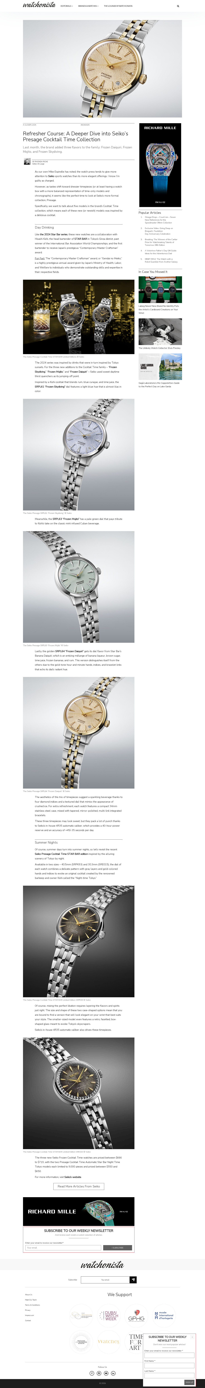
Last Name (149, 1371)
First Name (149, 1361)
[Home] (40, 4)
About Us (28, 1295)
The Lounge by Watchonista (118, 6)
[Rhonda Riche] (27, 161)
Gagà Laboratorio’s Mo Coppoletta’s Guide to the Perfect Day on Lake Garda (159, 385)
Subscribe (72, 1279)
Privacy (27, 1310)
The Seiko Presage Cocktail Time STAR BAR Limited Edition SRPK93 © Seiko (57, 1000)
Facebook (92, 1373)
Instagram (99, 1373)
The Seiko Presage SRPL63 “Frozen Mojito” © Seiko (45, 645)
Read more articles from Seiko (79, 1186)
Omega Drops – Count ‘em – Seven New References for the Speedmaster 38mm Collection (160, 220)
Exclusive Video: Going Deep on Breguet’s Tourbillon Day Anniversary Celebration (159, 231)
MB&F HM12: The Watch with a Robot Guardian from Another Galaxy (161, 260)
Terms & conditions (32, 1305)
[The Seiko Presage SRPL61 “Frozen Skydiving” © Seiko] (78, 454)
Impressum (29, 1315)
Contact (28, 1320)
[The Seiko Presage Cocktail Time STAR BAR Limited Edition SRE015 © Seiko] (78, 1093)
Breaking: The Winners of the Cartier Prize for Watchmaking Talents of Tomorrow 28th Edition (161, 242)
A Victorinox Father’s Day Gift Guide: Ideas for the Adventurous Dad (161, 252)
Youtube (106, 1373)
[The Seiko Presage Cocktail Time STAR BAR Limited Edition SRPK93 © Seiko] (78, 941)
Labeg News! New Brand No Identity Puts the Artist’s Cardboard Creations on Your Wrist (159, 310)
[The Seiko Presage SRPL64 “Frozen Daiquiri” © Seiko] (78, 732)
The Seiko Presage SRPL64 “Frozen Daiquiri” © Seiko (46, 791)
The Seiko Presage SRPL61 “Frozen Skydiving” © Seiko (47, 513)
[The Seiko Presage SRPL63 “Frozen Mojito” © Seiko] (78, 586)
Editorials (66, 6)
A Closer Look (29, 125)
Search (178, 6)
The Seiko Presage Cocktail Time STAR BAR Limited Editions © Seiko (53, 357)
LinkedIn (113, 1373)
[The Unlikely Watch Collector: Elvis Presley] (160, 331)
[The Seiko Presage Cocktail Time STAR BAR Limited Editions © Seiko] (78, 316)
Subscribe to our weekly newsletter (78, 1230)
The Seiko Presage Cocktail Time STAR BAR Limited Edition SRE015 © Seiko (57, 1152)
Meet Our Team (31, 1300)
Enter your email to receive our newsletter (44, 1243)
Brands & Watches (87, 6)
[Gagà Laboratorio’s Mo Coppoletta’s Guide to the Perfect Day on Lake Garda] (160, 366)
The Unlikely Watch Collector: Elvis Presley (159, 348)
